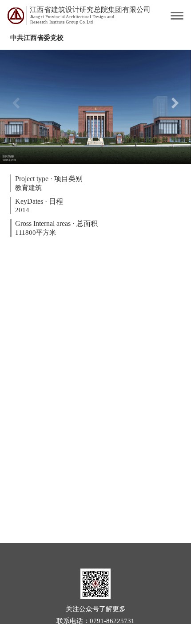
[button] (175, 107)
